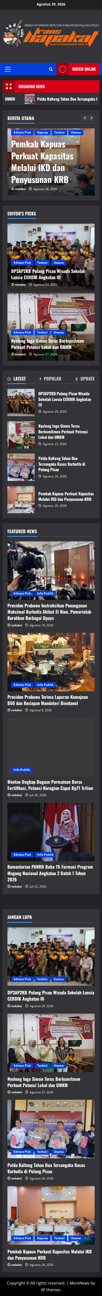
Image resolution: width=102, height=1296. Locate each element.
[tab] (16, 380)
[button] (7, 69)
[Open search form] (51, 69)
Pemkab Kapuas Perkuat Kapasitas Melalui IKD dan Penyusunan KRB (42, 161)
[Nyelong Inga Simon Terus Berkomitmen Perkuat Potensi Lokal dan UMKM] (51, 1043)
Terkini (59, 132)
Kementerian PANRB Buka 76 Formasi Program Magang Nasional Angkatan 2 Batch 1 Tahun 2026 (50, 872)
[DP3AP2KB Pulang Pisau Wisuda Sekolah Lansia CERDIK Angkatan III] (51, 956)
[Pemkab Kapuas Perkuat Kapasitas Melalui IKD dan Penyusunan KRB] (51, 1215)
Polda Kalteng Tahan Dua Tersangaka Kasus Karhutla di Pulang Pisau (21, 467)
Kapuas (42, 132)
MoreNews (80, 1283)
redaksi (20, 189)
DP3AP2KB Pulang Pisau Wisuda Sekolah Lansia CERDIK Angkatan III (21, 402)
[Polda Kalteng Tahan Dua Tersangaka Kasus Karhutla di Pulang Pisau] (51, 1129)
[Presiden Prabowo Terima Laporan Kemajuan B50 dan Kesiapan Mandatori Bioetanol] (51, 662)
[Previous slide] (85, 118)
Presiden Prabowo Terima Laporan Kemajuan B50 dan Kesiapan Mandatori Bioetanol (47, 700)
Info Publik (45, 593)
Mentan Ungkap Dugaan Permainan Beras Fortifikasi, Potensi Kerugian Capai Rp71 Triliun (50, 784)
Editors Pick (22, 132)
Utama (76, 132)
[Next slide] (91, 118)
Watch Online (84, 69)
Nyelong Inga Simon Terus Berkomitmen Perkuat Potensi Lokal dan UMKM (21, 435)
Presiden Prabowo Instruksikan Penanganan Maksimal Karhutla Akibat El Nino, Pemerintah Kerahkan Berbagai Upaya (49, 611)
